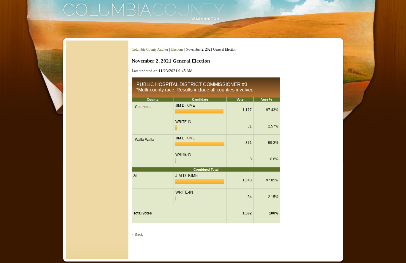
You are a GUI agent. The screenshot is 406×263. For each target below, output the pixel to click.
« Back (137, 234)
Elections (177, 49)
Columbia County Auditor (150, 49)
